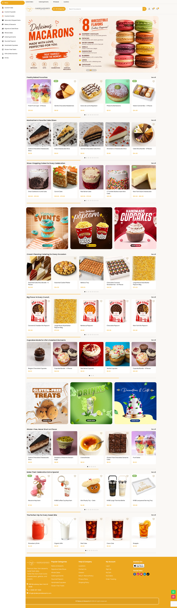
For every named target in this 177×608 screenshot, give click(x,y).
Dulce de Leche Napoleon (89, 106)
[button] (87, 70)
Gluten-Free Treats (57, 586)
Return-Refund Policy (86, 576)
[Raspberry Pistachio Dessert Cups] (65, 443)
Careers (81, 572)
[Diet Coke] (91, 529)
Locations (82, 566)
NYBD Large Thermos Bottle (116, 500)
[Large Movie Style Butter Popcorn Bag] (144, 268)
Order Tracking (111, 579)
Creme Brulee (85, 457)
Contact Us (82, 569)
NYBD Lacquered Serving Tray (143, 500)
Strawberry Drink (33, 543)
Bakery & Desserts (57, 566)
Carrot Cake (58, 191)
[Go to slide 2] (86, 114)
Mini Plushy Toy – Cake (88, 500)
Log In (108, 566)
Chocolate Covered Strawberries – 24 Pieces (115, 283)
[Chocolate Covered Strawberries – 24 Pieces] (117, 268)
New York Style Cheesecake (142, 191)
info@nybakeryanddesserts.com (40, 593)
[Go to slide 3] (88, 114)
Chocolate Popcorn (113, 325)
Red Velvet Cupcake (87, 368)
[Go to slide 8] (97, 114)
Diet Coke (84, 543)
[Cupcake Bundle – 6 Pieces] (144, 354)
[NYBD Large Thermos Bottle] (117, 486)
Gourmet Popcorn (57, 579)
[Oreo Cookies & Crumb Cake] (39, 177)
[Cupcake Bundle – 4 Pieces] (65, 354)
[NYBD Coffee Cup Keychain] (65, 486)
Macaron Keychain (34, 500)
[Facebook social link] (134, 574)
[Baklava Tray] (91, 268)
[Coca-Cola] (117, 529)
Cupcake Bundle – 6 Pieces (142, 368)
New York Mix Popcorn (140, 325)
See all (153, 77)
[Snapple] (144, 529)
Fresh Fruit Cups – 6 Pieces (37, 106)
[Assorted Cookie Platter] (65, 268)
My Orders (109, 576)
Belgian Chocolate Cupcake (37, 368)
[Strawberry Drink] (39, 529)
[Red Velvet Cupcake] (91, 354)
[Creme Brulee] (91, 443)
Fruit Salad (136, 457)
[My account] (149, 9)
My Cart (108, 572)
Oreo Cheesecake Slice (62, 149)
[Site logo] (37, 9)
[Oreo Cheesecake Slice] (65, 134)
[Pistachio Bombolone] (117, 91)
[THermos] (91, 44)
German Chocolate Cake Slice (90, 149)
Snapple (135, 543)
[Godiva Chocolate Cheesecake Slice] (39, 134)
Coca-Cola (110, 543)
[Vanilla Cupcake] (117, 354)
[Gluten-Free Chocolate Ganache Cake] (117, 443)
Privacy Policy (83, 579)
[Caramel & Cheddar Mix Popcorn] (39, 311)
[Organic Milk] (65, 529)
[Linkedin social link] (144, 574)
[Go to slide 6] (94, 114)
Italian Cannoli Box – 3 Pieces (142, 106)
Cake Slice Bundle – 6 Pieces (142, 149)
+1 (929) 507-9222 (35, 590)
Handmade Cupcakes (58, 582)
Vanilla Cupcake (112, 368)
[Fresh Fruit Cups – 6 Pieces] (39, 91)
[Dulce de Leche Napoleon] (91, 91)
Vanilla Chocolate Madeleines (64, 106)
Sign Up (108, 569)
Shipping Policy (84, 582)
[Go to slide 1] (84, 114)
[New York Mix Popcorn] (144, 311)
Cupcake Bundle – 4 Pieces (63, 368)
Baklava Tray (85, 283)
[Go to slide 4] (90, 114)
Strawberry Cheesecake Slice (117, 149)
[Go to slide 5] (92, 114)
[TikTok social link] (148, 574)
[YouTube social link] (141, 574)
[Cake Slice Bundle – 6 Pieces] (144, 134)
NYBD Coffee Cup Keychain (63, 500)
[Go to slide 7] (96, 550)
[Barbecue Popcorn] (91, 311)
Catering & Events (57, 576)
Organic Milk (58, 543)
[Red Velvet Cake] (91, 177)
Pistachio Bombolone (114, 106)
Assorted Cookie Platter (62, 283)
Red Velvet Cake (86, 191)
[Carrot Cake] (65, 177)
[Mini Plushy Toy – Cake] (91, 486)
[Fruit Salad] (144, 443)
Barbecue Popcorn (87, 325)
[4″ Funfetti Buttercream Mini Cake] (117, 177)
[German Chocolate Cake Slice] (91, 134)
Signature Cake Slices (58, 569)
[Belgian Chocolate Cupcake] (39, 354)
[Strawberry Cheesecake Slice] (117, 134)
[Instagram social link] (138, 574)
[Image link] (138, 566)
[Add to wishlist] (48, 81)
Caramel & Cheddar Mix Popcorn (39, 325)
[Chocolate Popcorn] (117, 311)
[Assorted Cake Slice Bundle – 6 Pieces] (39, 268)
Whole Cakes (55, 572)
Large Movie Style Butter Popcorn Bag (141, 283)
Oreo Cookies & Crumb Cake (37, 191)
